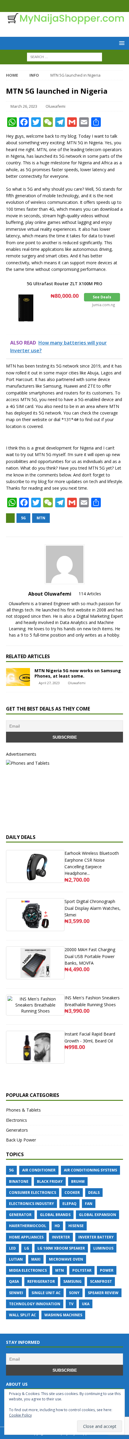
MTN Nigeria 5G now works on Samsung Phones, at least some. (77, 673)
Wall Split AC (22, 1314)
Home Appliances (26, 1237)
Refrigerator (41, 1281)
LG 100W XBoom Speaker (61, 1248)
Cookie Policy (20, 1415)
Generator (20, 1214)
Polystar (82, 1270)
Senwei (16, 1292)
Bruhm (78, 1181)
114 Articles (90, 593)
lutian (16, 1259)
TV (71, 1303)
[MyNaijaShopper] (64, 21)
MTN (41, 517)
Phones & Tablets (23, 1110)
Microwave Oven (66, 1259)
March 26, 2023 (23, 106)
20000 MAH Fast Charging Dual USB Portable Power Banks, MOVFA (89, 956)
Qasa (14, 1281)
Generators (17, 1130)
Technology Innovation (34, 1303)
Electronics (16, 1120)
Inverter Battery (96, 1237)
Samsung (72, 1281)
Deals (94, 1192)
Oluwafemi (55, 106)
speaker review (103, 1292)
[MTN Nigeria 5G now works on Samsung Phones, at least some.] (18, 677)
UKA (85, 1303)
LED (12, 1248)
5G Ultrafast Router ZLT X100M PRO (64, 283)
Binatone (18, 1181)
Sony (74, 1292)
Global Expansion (97, 1214)
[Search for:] (64, 56)
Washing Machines (63, 1314)
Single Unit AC (46, 1292)
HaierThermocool (27, 1225)
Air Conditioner (39, 1170)
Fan (88, 1203)
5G (23, 517)
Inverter (61, 1237)
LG (26, 1248)
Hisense (76, 1225)
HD (57, 1225)
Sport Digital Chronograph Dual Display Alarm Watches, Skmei (92, 908)
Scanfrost (101, 1281)
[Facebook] (58, 6)
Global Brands (55, 1214)
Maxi (35, 1259)
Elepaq (69, 1203)
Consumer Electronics (32, 1192)
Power (106, 1270)
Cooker (72, 1192)
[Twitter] (70, 6)
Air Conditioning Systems (90, 1170)
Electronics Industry (31, 1203)
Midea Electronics (28, 1270)
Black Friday (50, 1181)
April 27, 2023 (49, 683)
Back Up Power (21, 1140)
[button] (121, 43)
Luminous (103, 1248)
